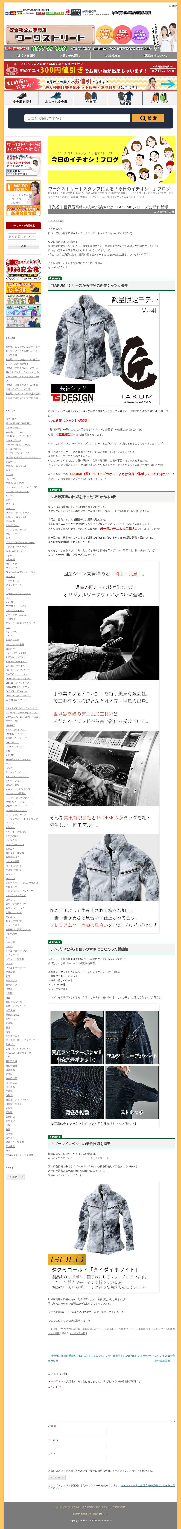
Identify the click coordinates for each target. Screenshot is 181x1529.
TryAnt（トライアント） (18, 593)
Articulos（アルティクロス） (21, 1154)
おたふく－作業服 (15, 852)
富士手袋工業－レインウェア (21, 1040)
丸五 (8, 976)
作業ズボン (11, 980)
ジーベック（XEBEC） (17, 614)
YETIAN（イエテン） (16, 810)
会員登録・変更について (18, 929)
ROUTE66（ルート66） (17, 776)
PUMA (9, 767)
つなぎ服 (10, 942)
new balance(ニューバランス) (21, 487)
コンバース (11, 478)
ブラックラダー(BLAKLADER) (20, 542)
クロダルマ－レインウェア (19, 891)
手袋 (8, 1057)
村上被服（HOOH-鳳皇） (18, 423)
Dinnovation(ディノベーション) (22, 572)
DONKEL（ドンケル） (17, 691)
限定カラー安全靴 (15, 1142)
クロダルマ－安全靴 (16, 895)
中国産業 (10, 521)
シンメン (10, 576)
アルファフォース (15, 610)
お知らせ (10, 827)
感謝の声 (10, 648)
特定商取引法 (119, 1506)
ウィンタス (11, 840)
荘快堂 (9, 1108)
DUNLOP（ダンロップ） (18, 695)
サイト (52, 1453)
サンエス (10, 916)
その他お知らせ (14, 835)
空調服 (9, 1091)
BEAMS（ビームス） (16, 431)
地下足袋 (10, 1010)
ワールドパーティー (16, 967)
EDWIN (9, 474)
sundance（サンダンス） (19, 789)
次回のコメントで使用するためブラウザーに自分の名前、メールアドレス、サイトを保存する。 (101, 1470)
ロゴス (9, 963)
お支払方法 (113, 55)
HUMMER (10, 725)
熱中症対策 (11, 1078)
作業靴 (9, 993)
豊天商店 (10, 1116)
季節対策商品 (12, 1014)
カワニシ (10, 878)
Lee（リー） (12, 742)
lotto (8, 750)
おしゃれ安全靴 (14, 1001)
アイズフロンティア (16, 529)
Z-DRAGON (11, 618)
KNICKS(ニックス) (15, 482)
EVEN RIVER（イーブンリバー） (22, 708)
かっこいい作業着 (136, 1329)
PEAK (8, 763)
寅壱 (8, 1027)
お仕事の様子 (12, 857)
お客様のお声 (12, 640)
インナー (10, 636)
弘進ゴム (10, 1044)
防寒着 (9, 1133)
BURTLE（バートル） (16, 661)
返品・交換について (16, 903)
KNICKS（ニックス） (16, 465)
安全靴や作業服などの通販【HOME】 (91, 1513)
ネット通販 (54, 1333)
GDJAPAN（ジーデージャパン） (22, 712)
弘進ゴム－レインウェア (18, 1048)
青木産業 (10, 1146)
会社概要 (75, 1506)
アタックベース (14, 584)
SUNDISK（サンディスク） (20, 436)
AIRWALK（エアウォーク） (19, 1052)
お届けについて (14, 912)
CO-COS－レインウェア (18, 670)
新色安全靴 (11, 1065)
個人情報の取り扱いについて (96, 1506)
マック (9, 946)
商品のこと (96, 1329)
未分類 (9, 1074)
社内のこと (11, 1082)
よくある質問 (26, 55)
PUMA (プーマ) (13, 440)
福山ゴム (10, 1086)
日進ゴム (10, 1069)
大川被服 (10, 559)
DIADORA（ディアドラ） (18, 678)
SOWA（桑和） (14, 784)
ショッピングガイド (22, 195)
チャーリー (11, 589)
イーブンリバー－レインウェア (22, 818)
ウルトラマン (12, 533)
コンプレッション (15, 844)
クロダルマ (11, 886)
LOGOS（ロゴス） (15, 746)
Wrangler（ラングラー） (19, 801)
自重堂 (9, 1095)
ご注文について (14, 869)
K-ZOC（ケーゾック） (17, 738)
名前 (52, 1426)
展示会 (9, 499)
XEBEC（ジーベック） (17, 806)
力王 (8, 997)
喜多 (8, 538)
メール (53, 1439)
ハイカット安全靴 (15, 644)
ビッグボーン (12, 525)
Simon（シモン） (15, 780)
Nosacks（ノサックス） (18, 759)
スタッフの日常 (14, 921)
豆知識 (9, 1112)
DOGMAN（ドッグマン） (19, 687)
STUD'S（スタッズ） (16, 516)
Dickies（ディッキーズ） (19, 512)
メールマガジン (14, 448)
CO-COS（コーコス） (17, 674)
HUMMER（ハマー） (16, 733)
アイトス (10, 504)
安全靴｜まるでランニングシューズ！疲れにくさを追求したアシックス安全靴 (23, 351)
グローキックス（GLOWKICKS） (22, 882)
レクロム (10, 508)
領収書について (14, 865)
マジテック (11, 567)
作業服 (85, 1329)
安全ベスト (11, 1018)
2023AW (10, 495)
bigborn (10, 555)
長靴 (8, 1125)
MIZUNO (10, 601)
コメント (54, 1386)
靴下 (8, 1150)
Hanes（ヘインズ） (16, 729)
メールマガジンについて (18, 950)
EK (7, 704)
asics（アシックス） (16, 653)
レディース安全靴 (15, 959)
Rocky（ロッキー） (16, 772)
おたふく (10, 848)
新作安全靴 (11, 1061)
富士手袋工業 (12, 1035)
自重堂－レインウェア (17, 1099)
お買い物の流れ (70, 55)
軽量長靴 (10, 1120)
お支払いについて (15, 908)
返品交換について (156, 55)
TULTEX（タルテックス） (19, 453)
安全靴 (9, 1023)
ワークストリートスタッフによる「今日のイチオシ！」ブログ (109, 188)
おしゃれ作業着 (118, 1329)
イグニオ (10, 823)
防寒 (8, 1129)
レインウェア (12, 955)
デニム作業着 (168, 1329)
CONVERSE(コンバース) (18, 444)
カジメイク (11, 470)
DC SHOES (11, 419)
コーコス (10, 899)
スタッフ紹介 (12, 925)
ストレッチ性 (153, 1329)
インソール (11, 631)
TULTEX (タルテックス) (17, 491)
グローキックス (14, 427)
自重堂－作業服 (14, 1103)
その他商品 (11, 933)
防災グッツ (11, 1137)
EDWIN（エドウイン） (17, 606)
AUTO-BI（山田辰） (16, 657)
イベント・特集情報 (16, 831)
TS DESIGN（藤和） (71, 1329)
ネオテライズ (12, 580)
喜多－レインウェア (16, 1006)
